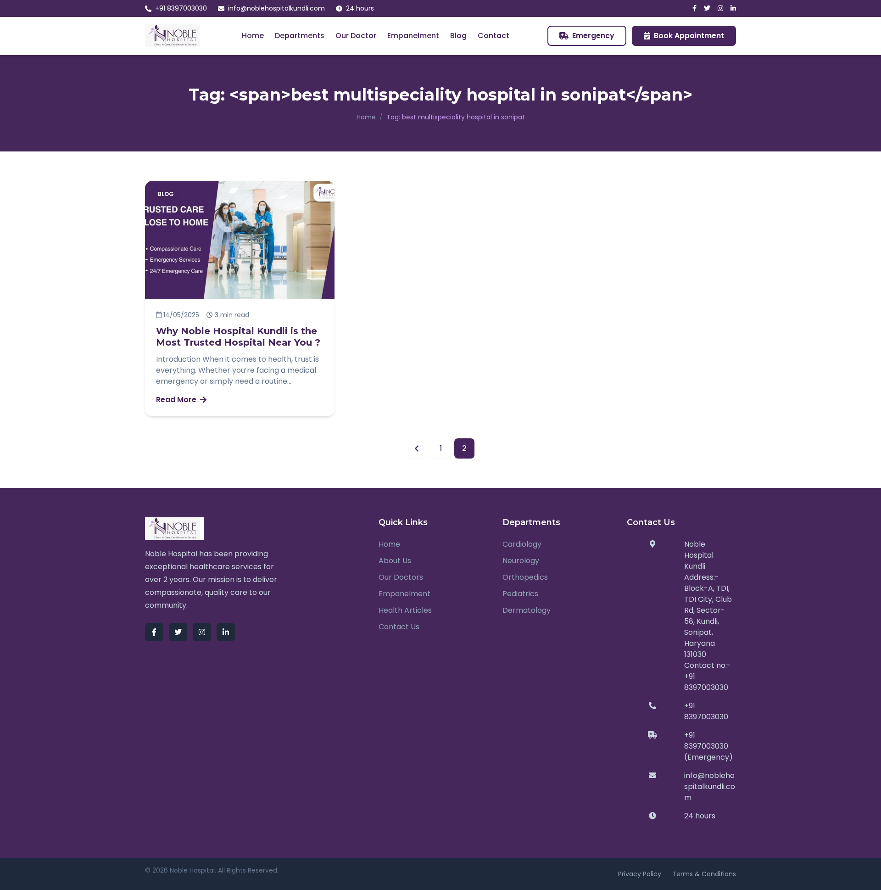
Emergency (593, 35)
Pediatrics (520, 593)
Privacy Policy (639, 874)
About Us (395, 560)
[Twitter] (707, 8)
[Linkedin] (733, 8)
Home (253, 35)
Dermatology (526, 610)
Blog (458, 35)
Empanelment (413, 35)
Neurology (520, 560)
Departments (299, 35)
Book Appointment (689, 35)
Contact (493, 35)
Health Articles (405, 610)
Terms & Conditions (704, 874)
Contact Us (399, 626)
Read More (176, 399)
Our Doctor (355, 35)
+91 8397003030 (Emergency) (708, 746)
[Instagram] (720, 8)
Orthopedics (525, 577)
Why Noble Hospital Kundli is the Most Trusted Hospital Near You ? (238, 336)
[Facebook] (694, 8)
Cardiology (521, 544)
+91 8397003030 (181, 8)
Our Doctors (401, 577)
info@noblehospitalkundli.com (276, 8)
